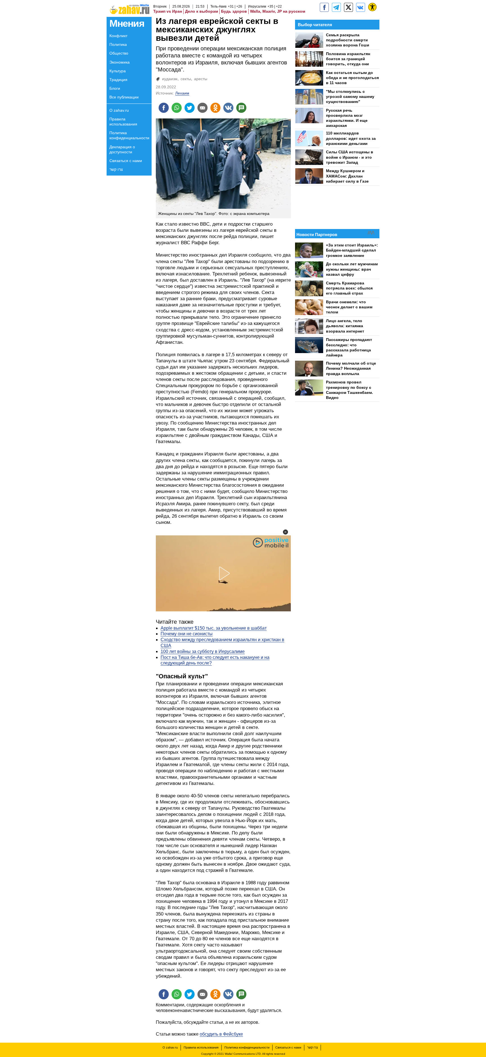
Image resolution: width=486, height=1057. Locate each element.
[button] (285, 532)
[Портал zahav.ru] (360, 7)
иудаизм (169, 79)
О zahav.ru (119, 110)
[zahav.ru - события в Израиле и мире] (336, 7)
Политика (118, 44)
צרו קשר (116, 169)
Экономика (119, 62)
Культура (117, 71)
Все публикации (124, 97)
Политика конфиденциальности (129, 135)
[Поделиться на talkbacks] (241, 108)
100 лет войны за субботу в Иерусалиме (203, 651)
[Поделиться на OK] (215, 108)
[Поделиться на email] (202, 108)
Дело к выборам (201, 11)
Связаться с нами (125, 160)
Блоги (114, 88)
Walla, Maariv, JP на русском (277, 11)
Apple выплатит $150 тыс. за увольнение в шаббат (214, 628)
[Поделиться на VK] (228, 108)
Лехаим (182, 93)
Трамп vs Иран (167, 11)
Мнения (126, 23)
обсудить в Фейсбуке (221, 1034)
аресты (200, 79)
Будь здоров (234, 11)
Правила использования (123, 121)
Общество (118, 53)
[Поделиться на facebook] (164, 108)
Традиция (118, 79)
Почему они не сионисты (187, 633)
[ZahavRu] (348, 7)
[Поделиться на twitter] (189, 108)
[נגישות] (372, 7)
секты (186, 79)
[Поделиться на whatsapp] (177, 108)
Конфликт (118, 35)
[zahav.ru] (324, 7)
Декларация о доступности (122, 149)
